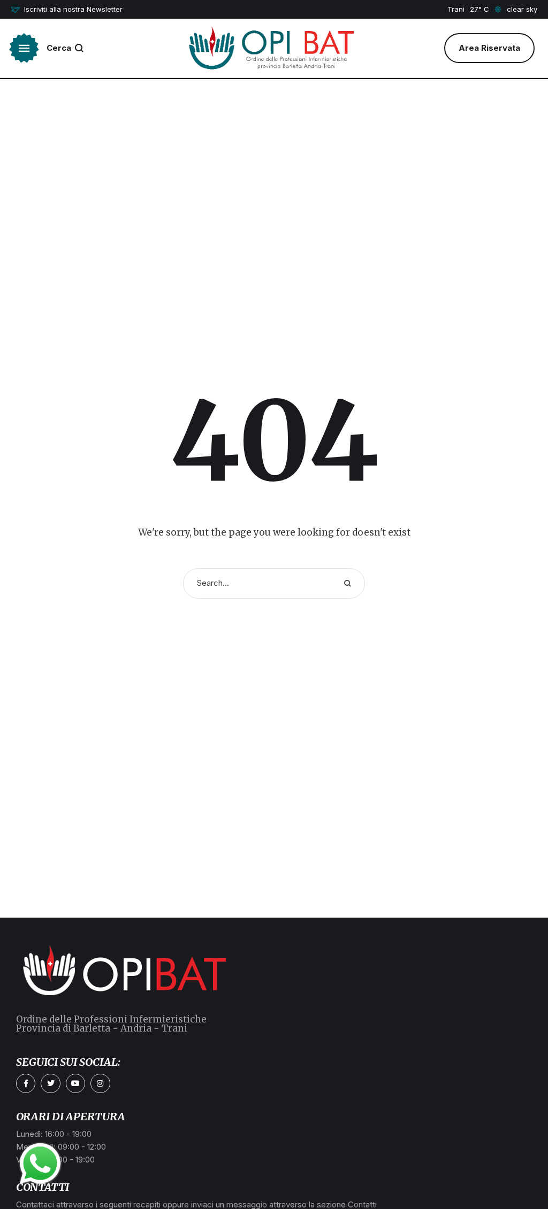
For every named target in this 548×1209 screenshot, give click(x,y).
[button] (67, 9)
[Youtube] (75, 1083)
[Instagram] (100, 1083)
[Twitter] (50, 1083)
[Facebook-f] (25, 1083)
